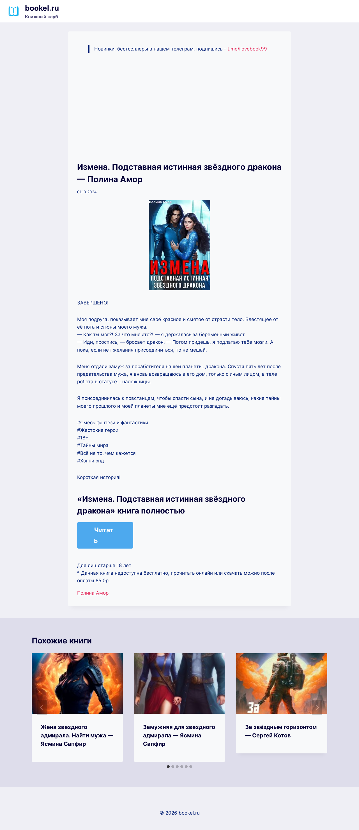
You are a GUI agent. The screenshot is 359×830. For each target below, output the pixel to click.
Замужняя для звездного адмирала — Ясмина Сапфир (179, 735)
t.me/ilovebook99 (247, 49)
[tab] (168, 766)
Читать (103, 535)
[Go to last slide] (42, 707)
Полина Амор (93, 593)
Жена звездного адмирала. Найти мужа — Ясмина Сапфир (77, 735)
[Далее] (317, 707)
